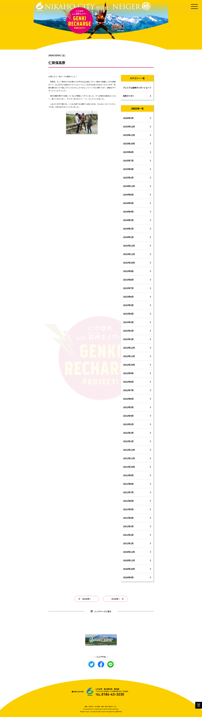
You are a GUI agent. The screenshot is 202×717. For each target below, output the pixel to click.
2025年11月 (129, 135)
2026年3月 (128, 118)
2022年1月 (128, 441)
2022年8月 (128, 381)
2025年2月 (128, 177)
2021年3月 (128, 526)
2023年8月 (128, 279)
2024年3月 (128, 220)
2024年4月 (128, 211)
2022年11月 (129, 356)
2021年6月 (128, 500)
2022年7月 (128, 390)
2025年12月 (129, 126)
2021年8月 (128, 483)
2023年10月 (129, 262)
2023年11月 (129, 254)
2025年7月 (128, 160)
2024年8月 (128, 194)
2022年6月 (128, 398)
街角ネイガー (128, 95)
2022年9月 (128, 373)
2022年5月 (128, 407)
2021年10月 (129, 466)
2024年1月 (128, 237)
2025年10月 (129, 143)
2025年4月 (128, 169)
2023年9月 (128, 271)
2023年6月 (128, 296)
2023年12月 (129, 245)
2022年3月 (128, 424)
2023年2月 (128, 330)
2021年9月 (128, 475)
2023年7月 (128, 288)
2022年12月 (129, 347)
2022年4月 (128, 415)
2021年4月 (128, 517)
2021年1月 (128, 543)
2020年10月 (129, 568)
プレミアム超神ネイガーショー (136, 87)
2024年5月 (128, 203)
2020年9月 (128, 577)
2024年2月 (128, 228)
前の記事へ (86, 599)
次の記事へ (115, 599)
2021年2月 (128, 534)
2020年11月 (129, 560)
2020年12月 (129, 551)
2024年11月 (129, 186)
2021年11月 (129, 458)
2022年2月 (128, 432)
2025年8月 (128, 152)
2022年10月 (129, 364)
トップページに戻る (102, 611)
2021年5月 (128, 509)
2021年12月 (129, 449)
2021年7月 (128, 492)
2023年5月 (128, 305)
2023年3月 (128, 322)
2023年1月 (128, 339)
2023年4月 (128, 313)
